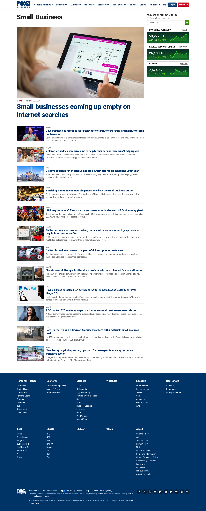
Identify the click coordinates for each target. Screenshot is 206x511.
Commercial (171, 389)
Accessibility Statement (146, 461)
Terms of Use (142, 440)
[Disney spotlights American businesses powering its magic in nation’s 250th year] (30, 173)
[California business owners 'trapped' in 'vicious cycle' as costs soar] (30, 253)
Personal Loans (23, 396)
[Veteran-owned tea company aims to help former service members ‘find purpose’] (30, 154)
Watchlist (89, 4)
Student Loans (23, 389)
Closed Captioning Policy (147, 457)
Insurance (21, 402)
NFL (48, 434)
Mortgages (21, 386)
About (139, 428)
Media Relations (143, 450)
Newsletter (176, 491)
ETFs (79, 402)
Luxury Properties (174, 392)
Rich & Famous (142, 389)
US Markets (82, 389)
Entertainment (142, 386)
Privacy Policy (142, 444)
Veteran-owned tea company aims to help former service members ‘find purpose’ (92, 151)
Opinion (81, 428)
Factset (100, 494)
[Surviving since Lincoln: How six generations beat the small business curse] (30, 193)
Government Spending (56, 386)
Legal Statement (49, 496)
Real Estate (119, 4)
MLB (48, 440)
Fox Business (23, 4)
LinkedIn (166, 491)
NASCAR (50, 444)
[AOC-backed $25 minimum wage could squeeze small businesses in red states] (30, 313)
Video (143, 4)
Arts (138, 406)
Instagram (150, 491)
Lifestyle (103, 4)
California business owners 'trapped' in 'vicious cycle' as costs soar (84, 250)
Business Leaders (84, 406)
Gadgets (20, 440)
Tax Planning (22, 412)
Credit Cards (22, 392)
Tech (132, 4)
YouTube (155, 491)
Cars (138, 396)
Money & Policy (53, 389)
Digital (19, 434)
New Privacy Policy (50, 491)
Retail (79, 412)
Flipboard (160, 491)
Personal (170, 386)
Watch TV (183, 5)
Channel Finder (142, 434)
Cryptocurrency (83, 392)
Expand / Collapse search (165, 5)
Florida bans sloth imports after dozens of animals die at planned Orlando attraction (94, 270)
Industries (81, 409)
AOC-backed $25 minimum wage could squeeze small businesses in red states (91, 310)
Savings (20, 399)
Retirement (22, 409)
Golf (48, 454)
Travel (139, 392)
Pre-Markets (82, 416)
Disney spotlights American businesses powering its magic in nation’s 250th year (92, 170)
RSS (171, 491)
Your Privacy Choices (74, 491)
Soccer (50, 450)
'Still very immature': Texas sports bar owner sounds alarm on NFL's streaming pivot (94, 210)
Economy (61, 4)
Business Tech (23, 444)
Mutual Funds (82, 419)
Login (172, 5)
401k (19, 406)
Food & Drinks (142, 402)
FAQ (138, 447)
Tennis (49, 457)
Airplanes (140, 399)
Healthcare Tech (24, 447)
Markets (75, 4)
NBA (48, 437)
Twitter (144, 491)
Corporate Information (146, 454)
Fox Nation (140, 467)
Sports (50, 428)
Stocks (80, 386)
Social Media (22, 437)
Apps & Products (143, 474)
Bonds (79, 399)
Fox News (140, 464)
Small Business (53, 392)
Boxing (50, 447)
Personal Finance (42, 4)
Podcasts (155, 4)
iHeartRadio (187, 491)
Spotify (182, 491)
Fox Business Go (143, 471)
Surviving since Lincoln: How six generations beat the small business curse (89, 190)
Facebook (139, 491)
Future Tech (22, 450)
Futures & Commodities (87, 396)
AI (17, 454)
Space (19, 457)
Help (87, 491)
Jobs (138, 437)
